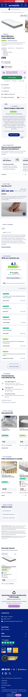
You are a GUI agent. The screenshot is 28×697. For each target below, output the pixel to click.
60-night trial (7, 80)
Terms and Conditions (6, 685)
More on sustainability (14, 606)
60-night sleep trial (15, 9)
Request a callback (8, 616)
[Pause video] (24, 214)
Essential (11, 12)
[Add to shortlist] (15, 417)
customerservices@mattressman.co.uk (13, 621)
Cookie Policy (4, 680)
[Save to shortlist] (25, 77)
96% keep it (14, 80)
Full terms (14, 529)
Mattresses (7, 12)
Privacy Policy (4, 682)
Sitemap (3, 687)
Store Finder (6, 629)
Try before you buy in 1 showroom (8, 402)
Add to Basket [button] (12, 77)
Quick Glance (4, 48)
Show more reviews (14, 366)
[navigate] (25, 174)
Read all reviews (14, 134)
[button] (14, 84)
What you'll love (11, 48)
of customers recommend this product (14, 283)
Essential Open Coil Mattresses (8, 517)
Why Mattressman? (20, 48)
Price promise (21, 80)
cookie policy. (14, 692)
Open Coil (16, 12)
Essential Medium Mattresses (8, 514)
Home (2, 12)
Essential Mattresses (6, 510)
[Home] (14, 5)
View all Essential (6, 247)
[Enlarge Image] (12, 23)
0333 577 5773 (6, 619)
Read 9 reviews (14, 40)
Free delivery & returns (6, 400)
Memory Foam (21, 12)
